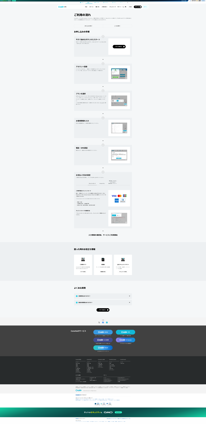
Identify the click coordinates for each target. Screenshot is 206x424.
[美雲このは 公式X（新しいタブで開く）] (123, 7)
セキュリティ (96, 421)
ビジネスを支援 (91, 421)
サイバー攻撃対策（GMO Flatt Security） (102, 400)
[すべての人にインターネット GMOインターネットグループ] (198, 1)
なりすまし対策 (110, 400)
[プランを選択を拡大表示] (119, 100)
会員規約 (77, 386)
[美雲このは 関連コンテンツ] (125, 7)
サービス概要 (126, 387)
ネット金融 (112, 421)
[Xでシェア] (99, 322)
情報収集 (109, 421)
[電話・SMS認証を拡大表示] (119, 155)
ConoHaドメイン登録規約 (82, 386)
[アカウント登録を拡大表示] (119, 73)
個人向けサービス (120, 421)
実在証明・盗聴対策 (78, 400)
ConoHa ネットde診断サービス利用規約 (107, 386)
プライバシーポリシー (112, 387)
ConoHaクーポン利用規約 (97, 386)
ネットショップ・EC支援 (86, 421)
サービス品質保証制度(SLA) (99, 387)
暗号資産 (116, 421)
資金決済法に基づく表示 (92, 387)
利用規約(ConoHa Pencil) (126, 386)
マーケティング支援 (101, 421)
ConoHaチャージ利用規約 (90, 386)
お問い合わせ (106, 387)
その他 (124, 421)
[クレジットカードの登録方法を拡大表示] (119, 218)
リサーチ (106, 421)
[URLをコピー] (107, 322)
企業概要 (122, 387)
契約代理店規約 (78, 387)
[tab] (92, 184)
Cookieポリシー (118, 387)
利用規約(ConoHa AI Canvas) (118, 386)
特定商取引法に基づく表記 (84, 387)
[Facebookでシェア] (103, 322)
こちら (102, 102)
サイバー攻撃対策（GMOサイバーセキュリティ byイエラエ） (89, 400)
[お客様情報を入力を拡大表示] (119, 128)
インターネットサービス (79, 421)
